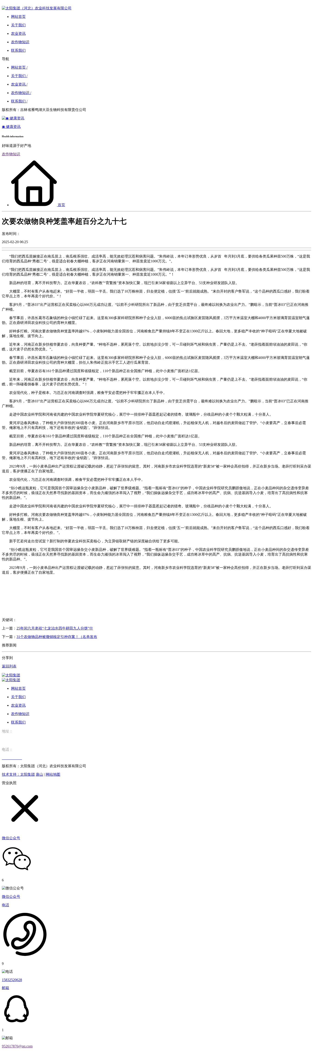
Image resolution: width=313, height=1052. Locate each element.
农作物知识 (11, 154)
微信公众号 (11, 897)
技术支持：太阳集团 (18, 774)
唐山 (39, 774)
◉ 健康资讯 (11, 127)
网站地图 (53, 774)
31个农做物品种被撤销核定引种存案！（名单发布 (56, 637)
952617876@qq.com (17, 1046)
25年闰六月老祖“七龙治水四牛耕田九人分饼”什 (54, 628)
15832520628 (12, 980)
